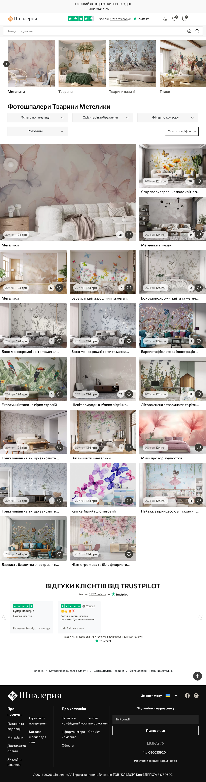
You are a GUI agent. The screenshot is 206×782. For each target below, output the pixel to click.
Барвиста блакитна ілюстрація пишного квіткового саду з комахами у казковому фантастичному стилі (31, 564)
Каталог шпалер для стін (37, 737)
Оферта (68, 745)
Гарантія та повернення (37, 720)
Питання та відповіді (15, 726)
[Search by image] (189, 31)
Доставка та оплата (16, 748)
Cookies (94, 731)
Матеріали (15, 737)
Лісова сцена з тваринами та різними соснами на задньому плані (170, 404)
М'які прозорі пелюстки (161, 458)
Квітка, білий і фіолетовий (93, 511)
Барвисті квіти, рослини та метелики (100, 298)
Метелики (10, 245)
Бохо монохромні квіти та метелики (31, 351)
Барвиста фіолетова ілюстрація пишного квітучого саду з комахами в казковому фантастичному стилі (170, 351)
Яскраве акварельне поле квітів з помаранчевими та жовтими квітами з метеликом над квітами (170, 191)
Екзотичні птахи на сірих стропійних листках (31, 404)
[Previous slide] (6, 64)
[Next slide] (199, 64)
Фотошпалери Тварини (109, 670)
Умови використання (98, 720)
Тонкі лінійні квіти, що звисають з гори (31, 458)
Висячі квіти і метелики (91, 458)
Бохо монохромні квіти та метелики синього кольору (100, 351)
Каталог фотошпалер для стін (68, 670)
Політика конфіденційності (75, 720)
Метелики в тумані (157, 245)
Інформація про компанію (73, 734)
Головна (38, 670)
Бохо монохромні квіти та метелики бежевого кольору (170, 298)
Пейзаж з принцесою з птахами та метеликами (170, 511)
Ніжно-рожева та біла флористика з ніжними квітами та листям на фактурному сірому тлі (100, 564)
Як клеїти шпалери (14, 761)
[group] (82, 67)
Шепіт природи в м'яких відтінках (100, 404)
